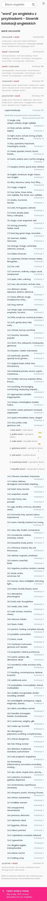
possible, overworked (21, 634)
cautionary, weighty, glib (22, 721)
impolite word (18, 469)
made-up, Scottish (20, 726)
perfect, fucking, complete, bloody (27, 629)
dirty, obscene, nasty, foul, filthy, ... (26, 182)
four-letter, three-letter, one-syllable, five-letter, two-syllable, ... (25, 193)
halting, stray (18, 858)
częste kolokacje (12, 110)
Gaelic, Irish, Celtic (19, 606)
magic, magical (18, 187)
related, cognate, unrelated (24, 555)
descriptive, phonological (14, 595)
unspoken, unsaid (19, 494)
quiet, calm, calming (21, 279)
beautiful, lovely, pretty (22, 543)
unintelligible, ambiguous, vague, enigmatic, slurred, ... (24, 702)
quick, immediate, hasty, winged (27, 417)
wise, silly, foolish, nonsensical (25, 530)
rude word (16, 441)
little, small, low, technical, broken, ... (28, 317)
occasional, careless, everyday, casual (19, 536)
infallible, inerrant (19, 802)
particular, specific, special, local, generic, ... (18, 357)
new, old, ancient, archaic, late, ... (26, 284)
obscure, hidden (19, 619)
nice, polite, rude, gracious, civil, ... (17, 424)
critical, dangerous (20, 739)
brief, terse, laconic (20, 489)
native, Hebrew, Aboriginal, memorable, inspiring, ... (23, 482)
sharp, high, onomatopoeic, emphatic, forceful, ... (22, 311)
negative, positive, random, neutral (27, 568)
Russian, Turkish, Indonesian (24, 350)
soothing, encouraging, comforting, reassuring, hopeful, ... (23, 388)
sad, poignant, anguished (23, 756)
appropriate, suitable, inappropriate (19, 395)
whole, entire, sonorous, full (15, 574)
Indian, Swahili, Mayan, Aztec (24, 588)
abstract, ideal (19, 820)
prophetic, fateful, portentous (25, 652)
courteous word (19, 462)
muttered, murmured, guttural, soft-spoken (19, 645)
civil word (16, 455)
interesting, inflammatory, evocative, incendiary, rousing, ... (24, 764)
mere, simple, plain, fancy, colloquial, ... (18, 214)
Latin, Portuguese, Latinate (23, 207)
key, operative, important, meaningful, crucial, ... (21, 145)
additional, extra (19, 680)
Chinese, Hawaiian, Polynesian (25, 476)
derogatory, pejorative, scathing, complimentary (24, 732)
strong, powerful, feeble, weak (17, 227)
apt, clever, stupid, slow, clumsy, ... (27, 772)
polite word (17, 434)
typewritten (17, 840)
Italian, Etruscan (18, 253)
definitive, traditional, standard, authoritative (19, 750)
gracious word (19, 448)
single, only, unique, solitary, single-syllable (21, 121)
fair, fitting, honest (20, 744)
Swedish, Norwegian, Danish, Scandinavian (19, 715)
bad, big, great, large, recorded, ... (26, 233)
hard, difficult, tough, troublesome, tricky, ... (19, 298)
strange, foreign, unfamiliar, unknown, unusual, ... (22, 247)
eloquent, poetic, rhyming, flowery (27, 792)
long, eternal (17, 304)
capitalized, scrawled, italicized (26, 835)
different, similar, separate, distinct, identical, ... (21, 290)
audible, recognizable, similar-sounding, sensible (23, 694)
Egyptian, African (19, 825)
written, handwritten (20, 797)
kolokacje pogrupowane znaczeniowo (22, 115)
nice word (15, 430)
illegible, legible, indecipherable (16, 846)
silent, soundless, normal (23, 708)
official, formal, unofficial (23, 330)
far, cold (15, 266)
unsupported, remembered (15, 809)
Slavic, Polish (17, 624)
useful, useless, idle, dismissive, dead (18, 658)
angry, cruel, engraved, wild (23, 220)
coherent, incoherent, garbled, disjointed (19, 778)
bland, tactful (18, 853)
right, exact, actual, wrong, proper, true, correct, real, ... (25, 137)
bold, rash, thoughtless (22, 601)
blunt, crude (16, 639)
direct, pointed (19, 830)
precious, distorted (20, 815)
